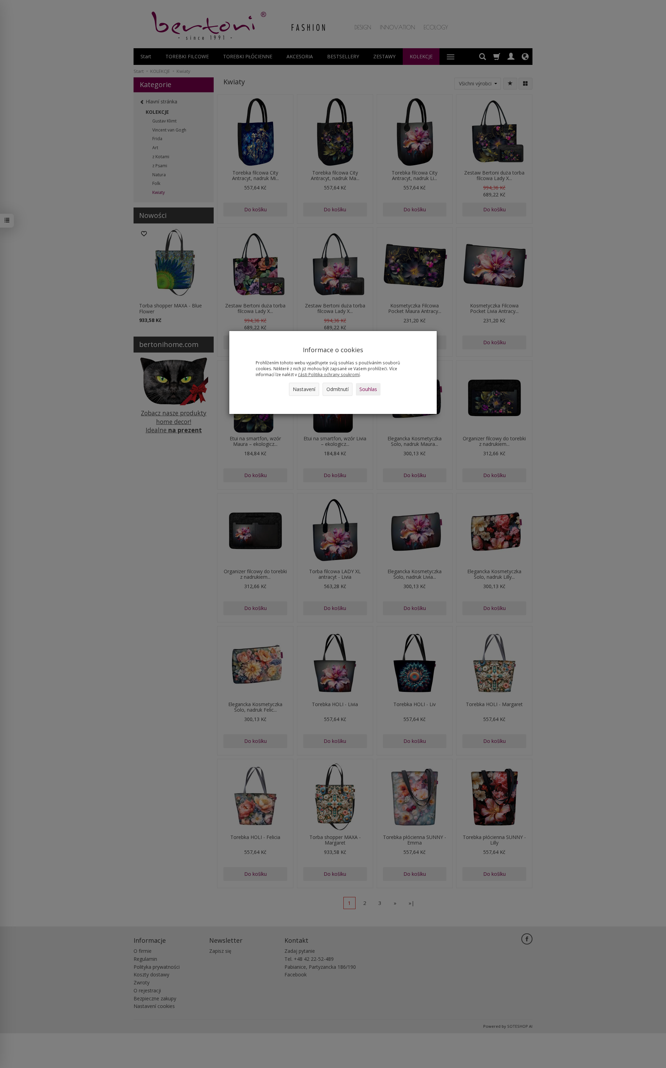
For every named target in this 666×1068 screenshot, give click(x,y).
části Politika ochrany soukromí (329, 374)
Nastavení (304, 389)
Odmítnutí (337, 389)
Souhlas (368, 389)
